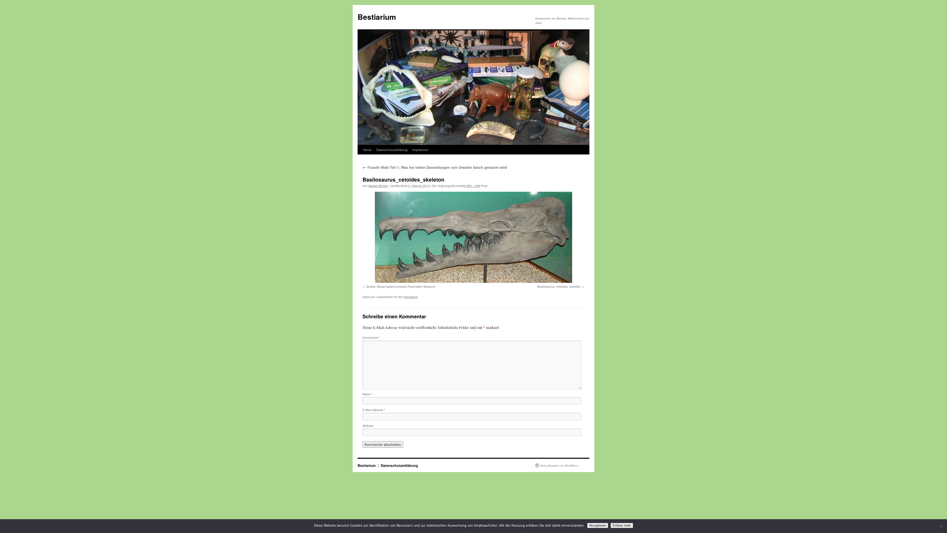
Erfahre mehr (622, 525)
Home (367, 149)
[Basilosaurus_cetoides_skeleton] (473, 237)
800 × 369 (473, 186)
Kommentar (371, 337)
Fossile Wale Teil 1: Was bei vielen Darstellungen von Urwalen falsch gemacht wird (435, 167)
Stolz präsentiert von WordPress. (559, 465)
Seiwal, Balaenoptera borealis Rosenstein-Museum (400, 286)
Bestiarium (377, 16)
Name (368, 394)
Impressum (420, 149)
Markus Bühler (378, 186)
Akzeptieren (597, 525)
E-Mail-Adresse (374, 410)
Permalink (411, 297)
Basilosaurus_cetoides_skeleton (559, 286)
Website (368, 425)
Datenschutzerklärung (391, 149)
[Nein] (940, 526)
